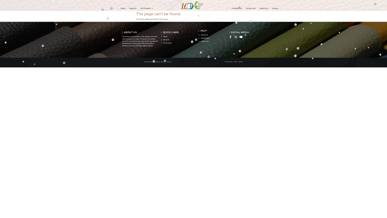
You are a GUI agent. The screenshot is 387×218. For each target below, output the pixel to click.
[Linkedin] (199, 62)
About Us (132, 8)
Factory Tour (251, 8)
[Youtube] (241, 37)
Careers (275, 8)
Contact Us (264, 8)
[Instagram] (235, 37)
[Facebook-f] (230, 37)
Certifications (237, 8)
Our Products (145, 8)
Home (123, 8)
